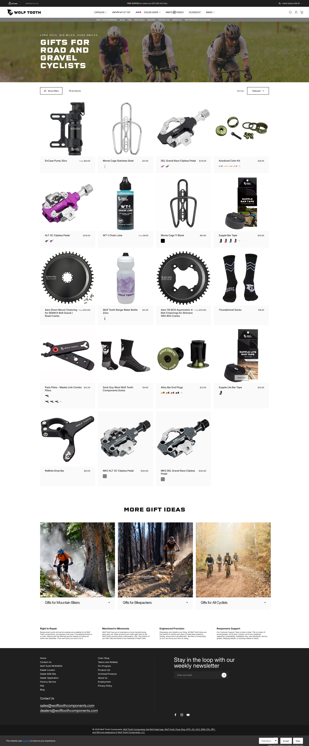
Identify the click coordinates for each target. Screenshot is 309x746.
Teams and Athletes (108, 662)
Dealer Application (49, 678)
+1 (239, 241)
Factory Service (48, 681)
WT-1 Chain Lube (112, 235)
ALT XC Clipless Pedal (57, 235)
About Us (177, 20)
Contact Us (164, 20)
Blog (122, 20)
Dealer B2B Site (48, 674)
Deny (298, 741)
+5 (239, 166)
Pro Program (104, 666)
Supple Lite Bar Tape (230, 387)
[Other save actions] (276, 741)
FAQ (129, 20)
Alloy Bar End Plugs (172, 387)
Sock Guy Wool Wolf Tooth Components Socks (118, 389)
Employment (104, 681)
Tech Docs (139, 20)
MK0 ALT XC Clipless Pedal (118, 470)
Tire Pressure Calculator (197, 20)
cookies (26, 741)
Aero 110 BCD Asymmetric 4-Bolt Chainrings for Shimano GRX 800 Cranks (177, 312)
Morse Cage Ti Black (172, 235)
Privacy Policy (105, 685)
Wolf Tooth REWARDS (106, 20)
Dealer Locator (47, 670)
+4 (60, 401)
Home (43, 658)
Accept (286, 741)
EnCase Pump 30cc (56, 160)
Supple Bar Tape (228, 235)
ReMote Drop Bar (54, 470)
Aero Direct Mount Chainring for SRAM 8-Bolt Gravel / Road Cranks (61, 312)
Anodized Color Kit (229, 160)
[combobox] (291, 3)
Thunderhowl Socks (230, 309)
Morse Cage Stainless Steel (118, 160)
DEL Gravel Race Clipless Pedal (178, 160)
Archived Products (107, 674)
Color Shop (103, 658)
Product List (104, 670)
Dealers (151, 20)
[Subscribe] (224, 675)
